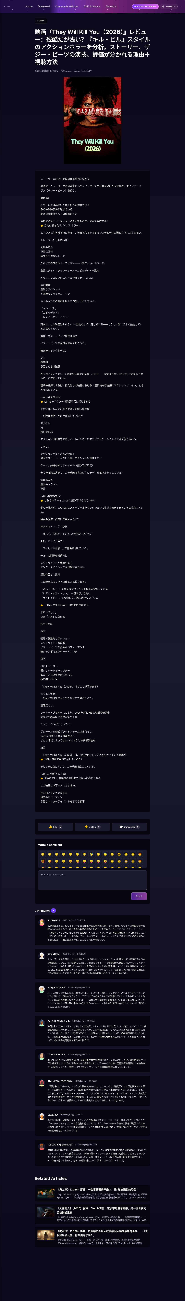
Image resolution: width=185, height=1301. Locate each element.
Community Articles (66, 6)
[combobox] (169, 6)
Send (139, 896)
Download (44, 6)
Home (29, 6)
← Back (41, 20)
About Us (111, 6)
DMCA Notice (92, 6)
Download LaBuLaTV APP (145, 6)
